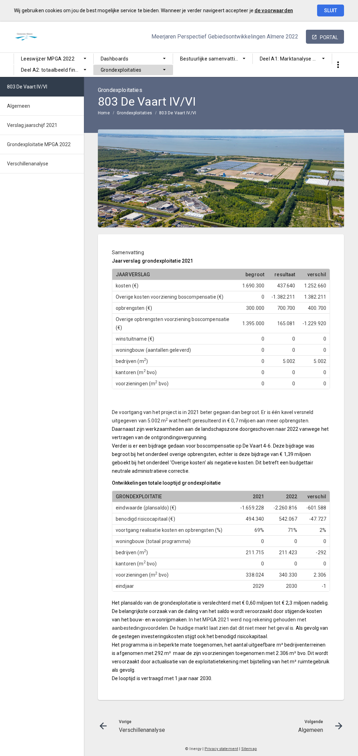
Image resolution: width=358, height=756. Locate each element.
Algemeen (18, 106)
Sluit (330, 10)
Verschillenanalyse (27, 163)
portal (329, 37)
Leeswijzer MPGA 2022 (47, 59)
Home (104, 112)
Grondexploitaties (121, 70)
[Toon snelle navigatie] (338, 65)
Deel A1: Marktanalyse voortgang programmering (296, 59)
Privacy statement (221, 749)
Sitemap (249, 749)
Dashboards (115, 59)
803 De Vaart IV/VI (177, 112)
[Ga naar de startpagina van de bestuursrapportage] (43, 36)
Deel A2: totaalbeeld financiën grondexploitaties (57, 70)
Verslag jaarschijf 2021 (32, 125)
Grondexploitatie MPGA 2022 (39, 144)
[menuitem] (54, 59)
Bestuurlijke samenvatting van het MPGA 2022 (216, 59)
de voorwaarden (274, 10)
